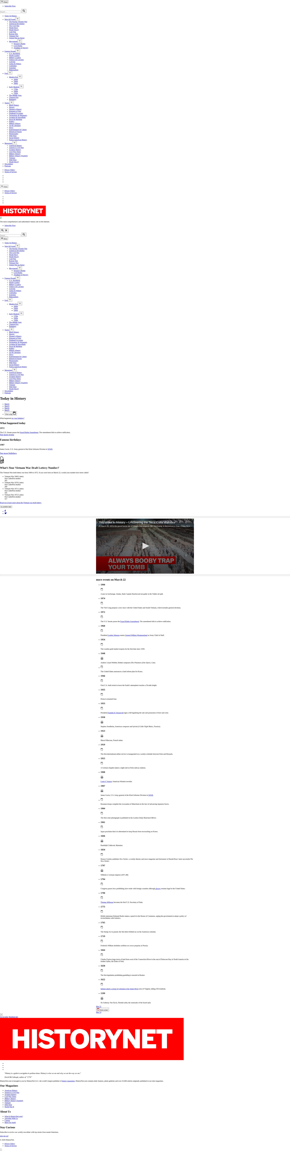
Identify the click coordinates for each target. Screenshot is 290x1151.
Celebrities (13, 66)
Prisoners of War (15, 111)
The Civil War (14, 26)
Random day (13, 1017)
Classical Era (13, 97)
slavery (158, 889)
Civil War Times (15, 152)
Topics (7, 103)
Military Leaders (15, 58)
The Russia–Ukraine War (18, 22)
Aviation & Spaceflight (17, 117)
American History (15, 146)
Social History (14, 138)
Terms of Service (11, 172)
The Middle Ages (15, 95)
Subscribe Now (10, 6)
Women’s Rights (19, 44)
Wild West (12, 136)
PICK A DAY (103, 1010)
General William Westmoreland (136, 635)
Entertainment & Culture (18, 130)
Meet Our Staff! (10, 1122)
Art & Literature (15, 126)
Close (5, 2)
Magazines (8, 143)
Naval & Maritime (15, 119)
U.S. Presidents (14, 54)
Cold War (12, 32)
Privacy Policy (10, 170)
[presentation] (17, 19)
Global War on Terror (16, 38)
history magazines (68, 1081)
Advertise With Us (11, 1118)
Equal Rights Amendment (29, 432)
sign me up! (4, 1136)
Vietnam (12, 158)
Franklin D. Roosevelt (115, 713)
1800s (16, 83)
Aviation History (15, 150)
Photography (13, 134)
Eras (6, 73)
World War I (13, 28)
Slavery (11, 107)
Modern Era (13, 77)
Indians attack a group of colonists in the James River (120, 989)
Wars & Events (10, 19)
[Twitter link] (6, 513)
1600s (16, 91)
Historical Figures (15, 132)
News (11, 128)
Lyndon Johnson (114, 635)
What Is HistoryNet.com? (14, 1116)
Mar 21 (98, 1006)
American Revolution (16, 24)
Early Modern (14, 87)
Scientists (12, 68)
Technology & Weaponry (18, 115)
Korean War (13, 34)
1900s (16, 81)
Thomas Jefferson (107, 902)
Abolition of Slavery (21, 48)
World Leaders (14, 56)
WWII (50, 449)
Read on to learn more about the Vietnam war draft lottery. (21, 503)
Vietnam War (13, 36)
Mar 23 (98, 1012)
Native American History (18, 140)
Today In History (11, 16)
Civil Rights (18, 46)
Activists (12, 62)
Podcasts (8, 166)
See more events (7, 435)
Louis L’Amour (106, 781)
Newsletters (9, 164)
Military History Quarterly (18, 156)
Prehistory (12, 99)
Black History (14, 105)
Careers (7, 1120)
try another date (6, 507)
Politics (11, 121)
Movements (13, 41)
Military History (15, 124)
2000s (16, 79)
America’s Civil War (16, 148)
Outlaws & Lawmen (16, 60)
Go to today (4, 1017)
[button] (145, 546)
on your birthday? (18, 418)
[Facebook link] (5, 511)
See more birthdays (8, 453)
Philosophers (13, 70)
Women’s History (15, 109)
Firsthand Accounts (16, 113)
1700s (16, 89)
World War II (13, 30)
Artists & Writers (15, 64)
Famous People (10, 51)
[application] (145, 546)
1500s (16, 93)
